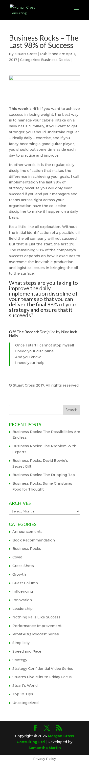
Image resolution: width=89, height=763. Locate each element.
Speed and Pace (26, 651)
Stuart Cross (26, 54)
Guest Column (25, 583)
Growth (19, 574)
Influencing (22, 591)
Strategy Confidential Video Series (42, 668)
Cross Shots (23, 566)
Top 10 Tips (22, 694)
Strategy (19, 660)
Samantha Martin (44, 748)
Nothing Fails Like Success (36, 617)
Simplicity (21, 643)
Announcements (27, 531)
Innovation (22, 600)
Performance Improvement (37, 626)
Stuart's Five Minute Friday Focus (42, 677)
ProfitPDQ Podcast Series (35, 634)
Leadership (22, 608)
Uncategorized (25, 703)
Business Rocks (55, 60)
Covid (17, 557)
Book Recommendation (33, 540)
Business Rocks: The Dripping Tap (43, 475)
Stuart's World (25, 685)
